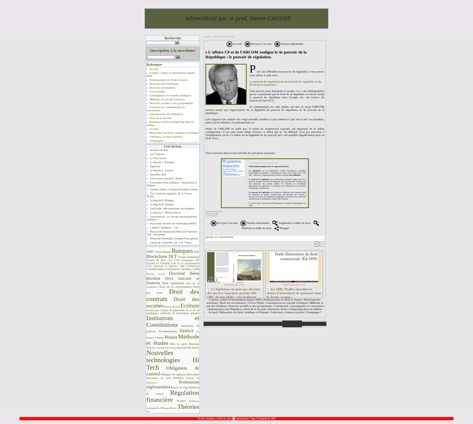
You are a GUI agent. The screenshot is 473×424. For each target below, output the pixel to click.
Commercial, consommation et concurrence (165, 109)
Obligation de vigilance (173, 374)
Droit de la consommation (175, 286)
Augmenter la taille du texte (294, 222)
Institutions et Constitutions (172, 321)
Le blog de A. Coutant (161, 170)
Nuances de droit (159, 150)
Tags (253, 418)
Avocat (158, 251)
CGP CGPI (174, 260)
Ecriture (190, 305)
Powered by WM (266, 418)
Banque (167, 251)
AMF (150, 251)
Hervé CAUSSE (212, 213)
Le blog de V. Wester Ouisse (165, 212)
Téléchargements (253, 323)
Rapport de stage (179, 387)
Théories (188, 406)
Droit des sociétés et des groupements (171, 103)
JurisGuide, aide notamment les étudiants (172, 208)
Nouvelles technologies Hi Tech (172, 360)
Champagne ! (157, 140)
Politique (178, 377)
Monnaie (194, 343)
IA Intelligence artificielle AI (172, 312)
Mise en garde (178, 344)
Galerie (233, 323)
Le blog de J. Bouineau (162, 162)
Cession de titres (156, 260)
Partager (284, 228)
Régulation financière (172, 396)
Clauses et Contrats (158, 263)
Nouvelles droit (158, 174)
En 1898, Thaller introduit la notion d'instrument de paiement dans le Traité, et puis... (294, 292)
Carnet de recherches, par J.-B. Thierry (171, 242)
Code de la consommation (185, 263)
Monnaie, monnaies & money (161, 347)
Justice (187, 330)
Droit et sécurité (172, 306)
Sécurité (181, 400)
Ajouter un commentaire (219, 237)
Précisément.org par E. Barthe (166, 178)
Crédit (196, 269)
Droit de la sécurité (160, 118)
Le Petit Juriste (158, 158)
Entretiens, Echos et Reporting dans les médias (170, 123)
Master (171, 336)
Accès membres (206, 418)
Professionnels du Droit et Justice (168, 79)
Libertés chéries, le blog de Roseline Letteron (174, 189)
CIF (197, 260)
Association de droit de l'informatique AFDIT (173, 223)
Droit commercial (173, 283)
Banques (182, 250)
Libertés (159, 337)
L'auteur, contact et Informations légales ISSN (170, 74)
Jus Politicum (157, 154)
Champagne (187, 260)
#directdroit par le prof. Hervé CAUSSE (238, 18)
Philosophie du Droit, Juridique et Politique (174, 132)
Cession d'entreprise (188, 256)
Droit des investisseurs (162, 87)
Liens (272, 323)
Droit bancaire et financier (172, 280)
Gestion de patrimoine (172, 310)
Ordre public (192, 374)
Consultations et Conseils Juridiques (170, 95)
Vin (148, 411)
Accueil (153, 69)
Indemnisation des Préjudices (166, 114)
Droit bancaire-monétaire (163, 83)
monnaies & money (187, 347)
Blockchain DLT (161, 256)
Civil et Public (157, 91)
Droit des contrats (172, 295)
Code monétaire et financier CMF (165, 266)
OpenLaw (155, 166)
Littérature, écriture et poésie (165, 136)
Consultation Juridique (178, 268)
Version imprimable (291, 43)
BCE (196, 251)
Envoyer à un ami (261, 43)
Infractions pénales (187, 313)
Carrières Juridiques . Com (164, 227)
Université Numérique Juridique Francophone (174, 238)
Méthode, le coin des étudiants (167, 99)
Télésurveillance (168, 408)
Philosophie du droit (158, 378)
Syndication (242, 418)
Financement (152, 310)
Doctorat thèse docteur (172, 275)
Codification (192, 266)
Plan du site (314, 323)
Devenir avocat (155, 274)
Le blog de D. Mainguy (162, 200)
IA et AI (190, 310)
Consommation (155, 268)
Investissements (168, 331)
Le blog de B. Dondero (162, 204)
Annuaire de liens (292, 324)
